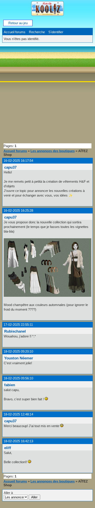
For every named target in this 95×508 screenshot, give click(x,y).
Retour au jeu (18, 23)
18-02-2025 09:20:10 (18, 351)
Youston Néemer (18, 358)
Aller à (8, 493)
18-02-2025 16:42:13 (18, 441)
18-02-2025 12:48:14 (18, 414)
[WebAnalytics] (9, 506)
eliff (7, 448)
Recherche (37, 32)
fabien (9, 385)
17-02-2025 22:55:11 (18, 324)
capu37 (10, 167)
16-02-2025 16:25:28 (18, 210)
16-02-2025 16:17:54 (18, 160)
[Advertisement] (47, 92)
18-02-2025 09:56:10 (18, 378)
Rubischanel (15, 331)
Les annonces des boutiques (52, 151)
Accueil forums (14, 32)
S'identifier (55, 32)
